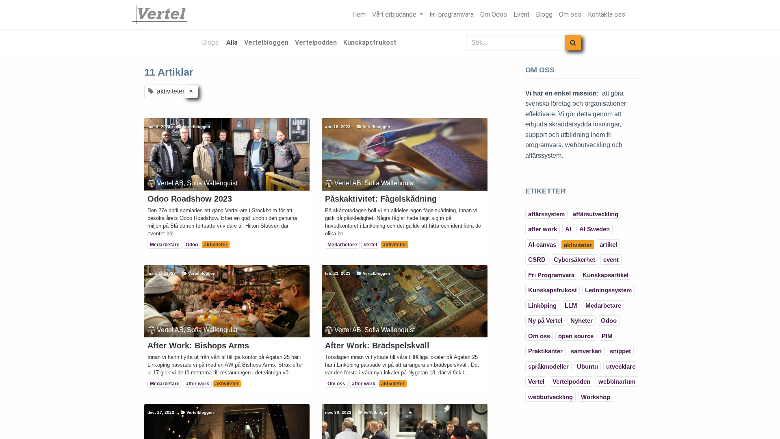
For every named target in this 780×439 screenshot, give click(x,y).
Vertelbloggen (196, 126)
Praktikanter (545, 351)
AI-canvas (542, 244)
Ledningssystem (608, 290)
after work (197, 384)
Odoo (192, 245)
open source (576, 336)
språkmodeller (548, 366)
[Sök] (573, 42)
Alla (232, 42)
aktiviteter (216, 245)
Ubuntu (587, 366)
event (611, 259)
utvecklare (620, 366)
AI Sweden (594, 229)
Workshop (595, 396)
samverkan (586, 351)
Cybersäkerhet (574, 259)
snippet (620, 351)
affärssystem (546, 214)
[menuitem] (359, 14)
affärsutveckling (595, 214)
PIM (607, 336)
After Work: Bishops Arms (198, 345)
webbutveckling (550, 396)
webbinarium (616, 381)
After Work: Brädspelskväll (377, 345)
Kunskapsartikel (605, 275)
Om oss (336, 384)
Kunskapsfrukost (552, 290)
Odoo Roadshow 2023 (189, 198)
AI (568, 229)
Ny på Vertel (545, 320)
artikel (608, 244)
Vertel (370, 245)
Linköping (542, 305)
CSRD (537, 259)
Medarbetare (165, 245)
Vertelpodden (571, 381)
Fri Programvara (551, 275)
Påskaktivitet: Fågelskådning (381, 198)
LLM (571, 305)
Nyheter (581, 320)
